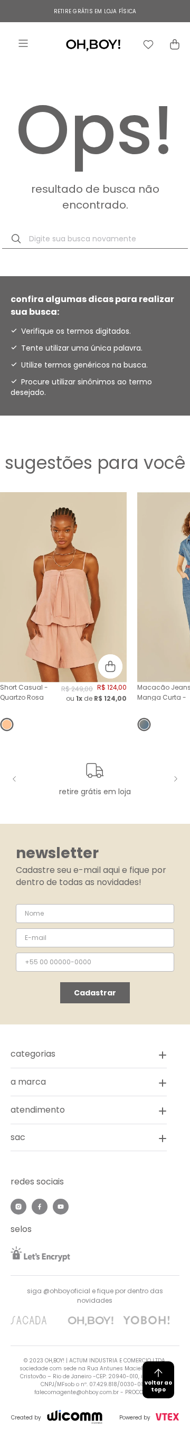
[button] (89, 1137)
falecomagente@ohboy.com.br (76, 1392)
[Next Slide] (174, 779)
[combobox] (95, 239)
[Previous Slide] (16, 779)
